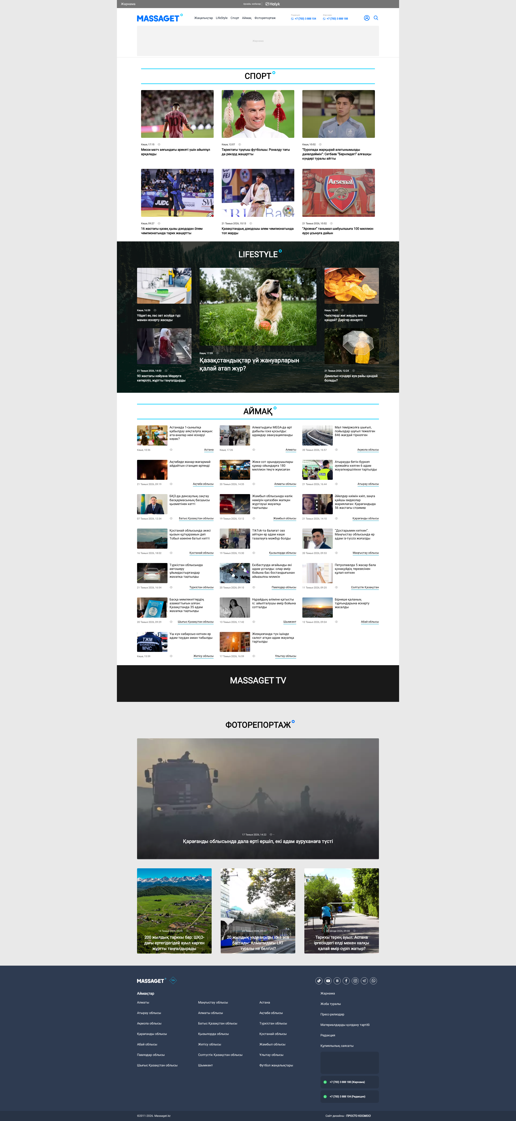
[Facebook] (346, 981)
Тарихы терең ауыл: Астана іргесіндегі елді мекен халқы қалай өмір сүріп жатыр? (336, 871)
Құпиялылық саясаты (337, 1046)
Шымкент (289, 621)
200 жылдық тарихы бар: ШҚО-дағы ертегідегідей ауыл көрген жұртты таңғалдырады (164, 873)
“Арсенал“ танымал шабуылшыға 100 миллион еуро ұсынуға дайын (337, 223)
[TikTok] (319, 981)
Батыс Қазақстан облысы (196, 518)
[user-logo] (367, 18)
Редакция (327, 1035)
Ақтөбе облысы (203, 483)
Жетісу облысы (204, 656)
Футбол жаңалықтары (276, 1065)
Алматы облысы (285, 483)
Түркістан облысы (201, 587)
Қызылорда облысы (282, 552)
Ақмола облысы (368, 449)
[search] (375, 18)
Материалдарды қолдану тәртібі (345, 1025)
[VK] (337, 981)
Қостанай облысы (201, 552)
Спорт (235, 18)
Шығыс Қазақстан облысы (196, 621)
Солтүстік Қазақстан (365, 587)
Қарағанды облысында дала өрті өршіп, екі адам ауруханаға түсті (187, 740)
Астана (209, 449)
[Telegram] (364, 981)
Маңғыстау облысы (366, 552)
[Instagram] (355, 981)
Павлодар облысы (284, 587)
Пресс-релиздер (332, 1014)
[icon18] (173, 981)
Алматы (291, 449)
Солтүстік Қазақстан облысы (220, 1055)
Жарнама (128, 4)
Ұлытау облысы (285, 656)
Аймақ (247, 18)
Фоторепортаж (265, 18)
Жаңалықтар (203, 18)
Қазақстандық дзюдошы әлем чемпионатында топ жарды (258, 223)
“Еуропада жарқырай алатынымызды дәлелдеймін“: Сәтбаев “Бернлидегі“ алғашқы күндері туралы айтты (336, 146)
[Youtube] (328, 981)
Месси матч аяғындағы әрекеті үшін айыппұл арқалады (175, 144)
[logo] (160, 18)
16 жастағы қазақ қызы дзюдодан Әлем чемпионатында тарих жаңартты (172, 223)
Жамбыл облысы (284, 518)
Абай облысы (370, 621)
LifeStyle (222, 18)
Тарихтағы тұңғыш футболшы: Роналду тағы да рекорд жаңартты (256, 144)
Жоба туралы (330, 1004)
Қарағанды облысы (366, 518)
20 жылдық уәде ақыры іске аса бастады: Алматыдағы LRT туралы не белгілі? (252, 871)
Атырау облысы (368, 483)
